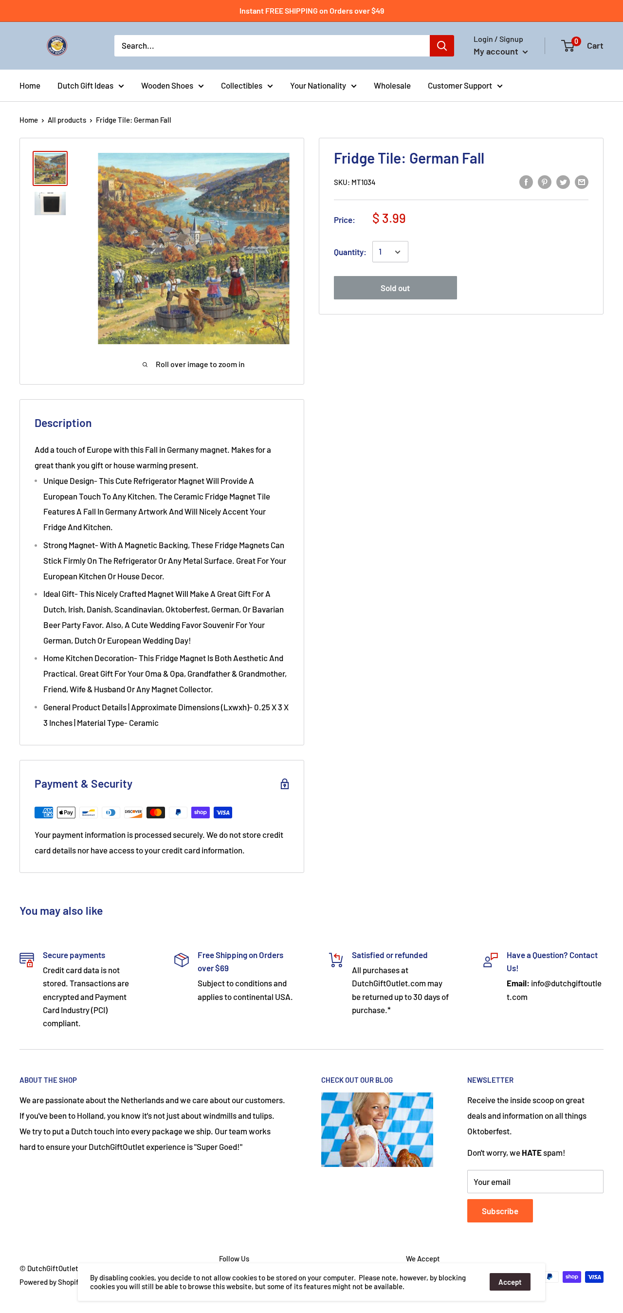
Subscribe (500, 1211)
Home (29, 85)
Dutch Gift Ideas (85, 85)
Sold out (395, 288)
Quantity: (350, 252)
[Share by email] (581, 181)
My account (497, 51)
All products (67, 119)
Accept (510, 1281)
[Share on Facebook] (526, 181)
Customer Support (460, 85)
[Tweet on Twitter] (563, 181)
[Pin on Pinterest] (544, 181)
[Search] (442, 45)
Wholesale (392, 85)
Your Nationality (318, 85)
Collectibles (241, 85)
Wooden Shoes (167, 85)
